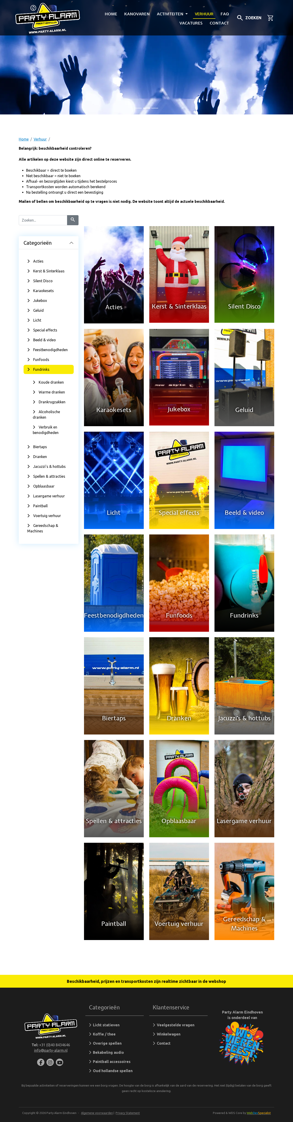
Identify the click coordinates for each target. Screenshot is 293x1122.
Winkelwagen (167, 1034)
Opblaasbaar (43, 486)
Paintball (40, 506)
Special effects (45, 330)
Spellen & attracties (49, 476)
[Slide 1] (146, 108)
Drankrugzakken (52, 402)
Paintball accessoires (110, 1062)
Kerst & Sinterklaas (49, 271)
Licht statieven (105, 1025)
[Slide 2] (154, 108)
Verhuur (204, 13)
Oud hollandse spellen (112, 1071)
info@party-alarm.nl (51, 1050)
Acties (38, 261)
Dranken (40, 457)
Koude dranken (51, 382)
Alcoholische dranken (46, 414)
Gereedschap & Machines (42, 528)
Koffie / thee (103, 1034)
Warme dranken (52, 392)
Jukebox (40, 300)
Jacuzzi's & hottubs (49, 466)
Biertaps (40, 447)
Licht (37, 320)
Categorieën (38, 243)
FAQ (225, 13)
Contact (219, 23)
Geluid (38, 310)
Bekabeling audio (107, 1052)
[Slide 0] (138, 108)
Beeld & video (44, 340)
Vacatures (191, 23)
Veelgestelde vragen (174, 1025)
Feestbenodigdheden (50, 350)
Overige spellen (106, 1043)
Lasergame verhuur (49, 496)
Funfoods (41, 360)
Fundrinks (41, 369)
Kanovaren (137, 13)
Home (111, 13)
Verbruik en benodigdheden (46, 430)
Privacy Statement (128, 1112)
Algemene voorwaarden (97, 1112)
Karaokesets (43, 291)
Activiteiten (170, 13)
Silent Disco (43, 281)
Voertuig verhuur (47, 516)
